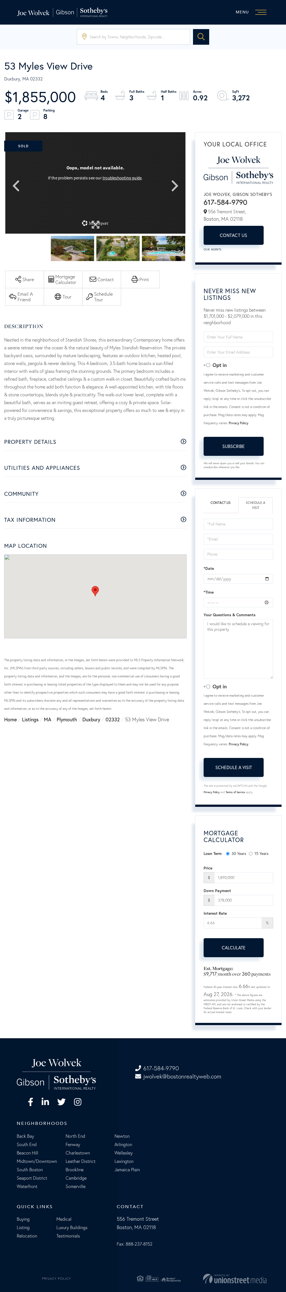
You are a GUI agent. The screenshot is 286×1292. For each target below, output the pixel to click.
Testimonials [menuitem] (68, 1236)
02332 (113, 719)
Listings (30, 719)
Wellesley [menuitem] (124, 1153)
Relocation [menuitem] (27, 1236)
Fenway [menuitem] (73, 1144)
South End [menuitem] (27, 1144)
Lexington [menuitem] (124, 1161)
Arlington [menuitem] (123, 1144)
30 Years (239, 853)
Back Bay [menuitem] (25, 1136)
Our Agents (212, 249)
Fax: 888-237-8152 (134, 1244)
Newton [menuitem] (122, 1136)
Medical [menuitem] (64, 1219)
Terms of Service (235, 792)
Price (208, 868)
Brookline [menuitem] (75, 1169)
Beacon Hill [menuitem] (27, 1153)
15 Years (261, 853)
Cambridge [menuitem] (76, 1178)
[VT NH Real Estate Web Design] (226, 1279)
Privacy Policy (238, 423)
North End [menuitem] (75, 1136)
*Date (209, 568)
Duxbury (91, 719)
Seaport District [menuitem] (32, 1178)
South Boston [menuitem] (30, 1169)
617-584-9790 (225, 202)
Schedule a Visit (255, 505)
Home (10, 719)
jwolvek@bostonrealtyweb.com (182, 1076)
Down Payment (217, 890)
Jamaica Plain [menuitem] (127, 1169)
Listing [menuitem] (23, 1227)
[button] (201, 37)
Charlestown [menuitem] (78, 1153)
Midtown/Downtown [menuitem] (37, 1161)
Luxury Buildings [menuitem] (71, 1227)
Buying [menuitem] (23, 1219)
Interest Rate (215, 913)
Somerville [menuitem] (75, 1186)
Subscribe (233, 446)
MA (47, 719)
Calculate (234, 947)
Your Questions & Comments (230, 614)
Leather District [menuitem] (81, 1161)
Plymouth (67, 719)
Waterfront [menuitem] (27, 1186)
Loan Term (213, 853)
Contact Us (233, 235)
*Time (209, 592)
